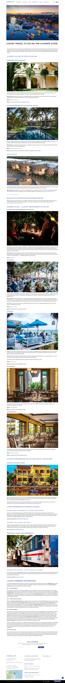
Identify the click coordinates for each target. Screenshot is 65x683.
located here (29, 666)
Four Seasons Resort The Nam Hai (16, 148)
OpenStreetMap (20, 678)
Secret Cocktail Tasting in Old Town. (48, 191)
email (17, 662)
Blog (30, 2)
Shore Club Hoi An (13, 306)
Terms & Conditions (27, 681)
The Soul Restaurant (13, 407)
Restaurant (19, 2)
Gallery (40, 2)
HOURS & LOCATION (31, 656)
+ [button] (7, 671)
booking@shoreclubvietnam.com (12, 668)
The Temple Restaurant (14, 452)
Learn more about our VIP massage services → (15, 203)
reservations (35, 2)
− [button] (7, 672)
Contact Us (46, 2)
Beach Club (25, 2)
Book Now (57, 681)
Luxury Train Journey (20, 577)
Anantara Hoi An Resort (14, 99)
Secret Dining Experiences (19, 529)
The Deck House (13, 361)
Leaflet (16, 678)
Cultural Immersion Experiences (22, 518)
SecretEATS (12, 257)
